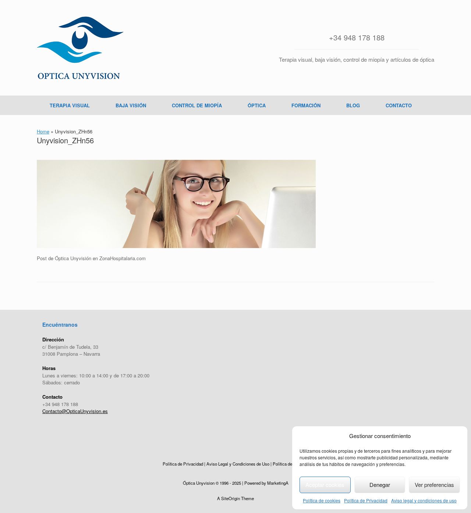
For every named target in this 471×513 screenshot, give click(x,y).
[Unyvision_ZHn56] (176, 246)
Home (43, 131)
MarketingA (277, 483)
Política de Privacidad (365, 500)
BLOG (353, 105)
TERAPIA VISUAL (70, 105)
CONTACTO (399, 105)
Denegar (379, 484)
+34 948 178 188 (357, 37)
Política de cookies (321, 500)
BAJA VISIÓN (131, 105)
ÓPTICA (257, 105)
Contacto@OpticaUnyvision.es (75, 411)
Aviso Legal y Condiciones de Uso (237, 464)
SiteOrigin (230, 498)
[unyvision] (80, 48)
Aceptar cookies (324, 484)
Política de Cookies (290, 464)
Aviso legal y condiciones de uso (424, 500)
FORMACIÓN (306, 105)
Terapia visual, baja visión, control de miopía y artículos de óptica (356, 59)
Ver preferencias (434, 484)
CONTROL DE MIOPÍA (197, 105)
